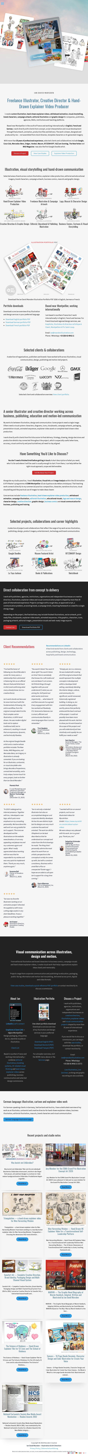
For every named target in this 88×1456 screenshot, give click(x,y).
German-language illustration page (18, 1119)
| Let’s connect (15, 1024)
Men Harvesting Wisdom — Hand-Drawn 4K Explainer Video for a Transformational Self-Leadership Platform (65, 1231)
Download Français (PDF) (44, 1048)
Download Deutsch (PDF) (44, 1045)
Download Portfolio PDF (31, 627)
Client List (15, 1048)
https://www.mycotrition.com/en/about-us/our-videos (70, 824)
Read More (22, 1183)
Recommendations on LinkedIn (58, 646)
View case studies (17, 985)
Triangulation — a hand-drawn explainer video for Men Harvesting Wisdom (22, 1219)
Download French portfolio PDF (18, 325)
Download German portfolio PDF (18, 322)
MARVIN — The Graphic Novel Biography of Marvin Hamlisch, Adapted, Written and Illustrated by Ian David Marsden (65, 1295)
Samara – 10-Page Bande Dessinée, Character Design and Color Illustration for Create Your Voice (65, 1358)
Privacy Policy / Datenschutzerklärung (44, 1448)
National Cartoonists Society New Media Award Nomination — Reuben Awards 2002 (22, 1415)
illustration (65, 1018)
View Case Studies (40, 153)
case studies (76, 1042)
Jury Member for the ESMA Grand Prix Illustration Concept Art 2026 (66, 1170)
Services (41, 1060)
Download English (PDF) (44, 1042)
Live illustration (70, 1070)
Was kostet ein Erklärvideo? (22, 1162)
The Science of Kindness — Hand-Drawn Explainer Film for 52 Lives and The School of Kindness (22, 1348)
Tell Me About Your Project (44, 473)
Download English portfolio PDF (18, 319)
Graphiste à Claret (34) (14, 1030)
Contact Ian (10, 627)
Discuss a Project (20, 153)
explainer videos (77, 1018)
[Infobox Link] (14, 196)
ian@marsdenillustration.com (62, 333)
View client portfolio (61, 394)
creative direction (72, 1015)
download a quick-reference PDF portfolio (41, 985)
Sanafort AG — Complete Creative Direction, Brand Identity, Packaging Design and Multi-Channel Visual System (22, 1277)
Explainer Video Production (64, 153)
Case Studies (38, 56)
